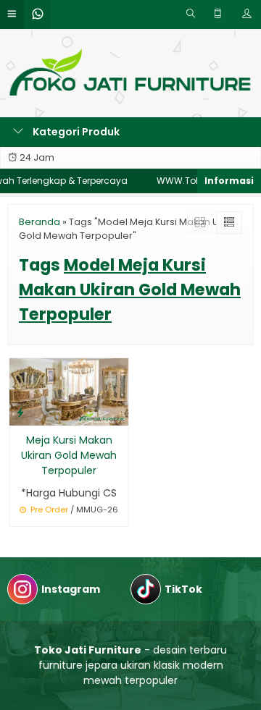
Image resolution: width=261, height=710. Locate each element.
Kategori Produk (75, 131)
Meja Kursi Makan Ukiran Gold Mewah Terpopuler (69, 455)
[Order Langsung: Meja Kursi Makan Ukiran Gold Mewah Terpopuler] (20, 412)
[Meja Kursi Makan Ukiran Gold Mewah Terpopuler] (68, 391)
